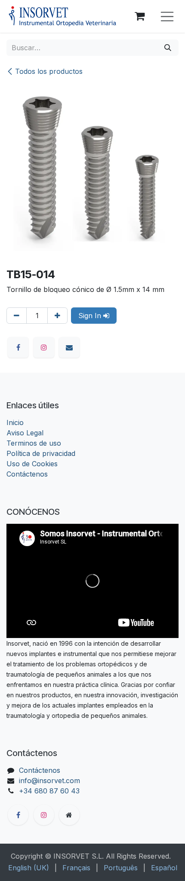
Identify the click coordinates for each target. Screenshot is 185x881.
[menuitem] (28, 867)
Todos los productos (49, 71)
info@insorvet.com (49, 780)
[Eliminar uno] (16, 315)
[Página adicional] (69, 815)
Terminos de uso (33, 443)
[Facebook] (18, 347)
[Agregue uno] (57, 315)
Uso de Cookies (32, 463)
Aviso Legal (24, 432)
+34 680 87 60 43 (49, 791)
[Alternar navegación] (167, 16)
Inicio (15, 422)
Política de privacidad (40, 453)
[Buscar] (168, 47)
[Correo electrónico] (69, 347)
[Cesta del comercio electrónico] (139, 16)
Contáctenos (27, 474)
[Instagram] (44, 347)
